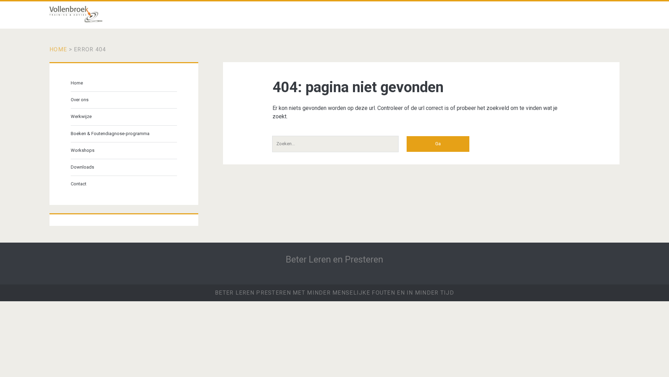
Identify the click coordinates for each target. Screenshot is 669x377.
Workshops (82, 150)
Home (58, 49)
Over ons (80, 99)
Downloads (82, 167)
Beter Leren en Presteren (334, 259)
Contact (78, 183)
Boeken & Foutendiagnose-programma (110, 133)
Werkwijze (81, 116)
